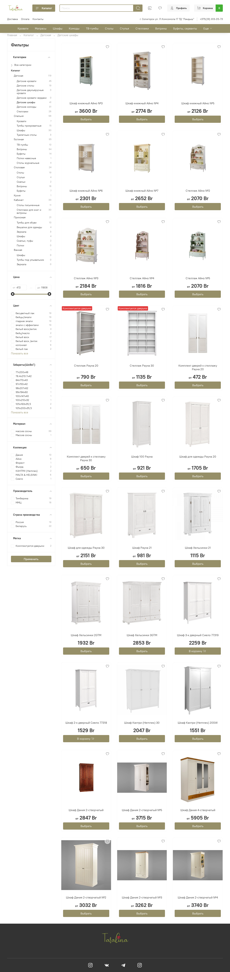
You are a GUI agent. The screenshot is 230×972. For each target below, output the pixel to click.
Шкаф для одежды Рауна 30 (86, 547)
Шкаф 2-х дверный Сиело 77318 (86, 722)
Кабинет (19, 200)
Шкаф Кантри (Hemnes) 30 (142, 722)
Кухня (17, 195)
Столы (109, 28)
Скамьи (21, 181)
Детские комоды (26, 106)
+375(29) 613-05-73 (211, 19)
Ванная (18, 250)
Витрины (161, 28)
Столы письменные (28, 205)
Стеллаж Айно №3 (86, 278)
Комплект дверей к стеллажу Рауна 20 (197, 367)
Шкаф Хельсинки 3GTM (142, 635)
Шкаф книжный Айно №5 (197, 103)
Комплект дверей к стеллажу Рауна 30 (86, 458)
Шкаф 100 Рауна (142, 456)
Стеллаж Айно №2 (198, 190)
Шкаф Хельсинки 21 (198, 547)
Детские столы (25, 85)
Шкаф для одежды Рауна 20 (197, 456)
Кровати (23, 28)
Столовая (19, 167)
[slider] (12, 294)
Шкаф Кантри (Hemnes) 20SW (198, 722)
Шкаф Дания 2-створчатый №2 (86, 897)
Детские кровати (26, 81)
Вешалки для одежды (29, 227)
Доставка (12, 19)
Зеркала (21, 231)
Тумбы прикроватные (29, 125)
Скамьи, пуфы (25, 240)
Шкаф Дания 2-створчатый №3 (142, 897)
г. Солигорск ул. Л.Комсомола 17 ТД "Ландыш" (167, 19)
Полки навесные (26, 158)
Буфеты (21, 153)
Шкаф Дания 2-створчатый (86, 810)
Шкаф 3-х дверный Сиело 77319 (198, 635)
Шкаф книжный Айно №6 (86, 190)
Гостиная (19, 139)
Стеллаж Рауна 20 (86, 365)
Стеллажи (142, 28)
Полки (20, 245)
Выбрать (86, 119)
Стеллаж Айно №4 (142, 278)
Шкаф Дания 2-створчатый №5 (142, 810)
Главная (12, 35)
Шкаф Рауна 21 (142, 547)
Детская (45, 35)
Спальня (19, 116)
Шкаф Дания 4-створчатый (197, 810)
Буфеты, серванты (185, 28)
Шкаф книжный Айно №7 (141, 190)
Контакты (38, 19)
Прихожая (20, 217)
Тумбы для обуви (26, 222)
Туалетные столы (27, 134)
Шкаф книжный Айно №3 (86, 103)
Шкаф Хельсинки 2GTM (86, 635)
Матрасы (40, 28)
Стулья (124, 28)
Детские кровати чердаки (32, 97)
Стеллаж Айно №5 (198, 278)
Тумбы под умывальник (30, 259)
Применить (31, 559)
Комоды (74, 28)
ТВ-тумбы (92, 28)
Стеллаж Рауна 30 (142, 365)
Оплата (25, 19)
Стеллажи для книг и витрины (29, 211)
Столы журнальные (28, 163)
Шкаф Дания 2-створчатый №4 (198, 897)
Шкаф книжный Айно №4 (141, 103)
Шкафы (57, 28)
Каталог (47, 8)
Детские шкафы (26, 102)
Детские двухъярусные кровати (30, 92)
